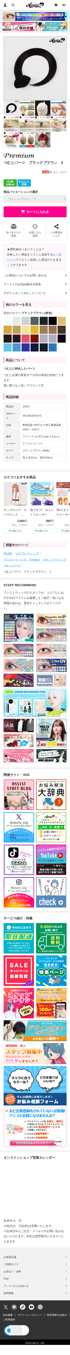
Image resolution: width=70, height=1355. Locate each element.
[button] (16, 1330)
